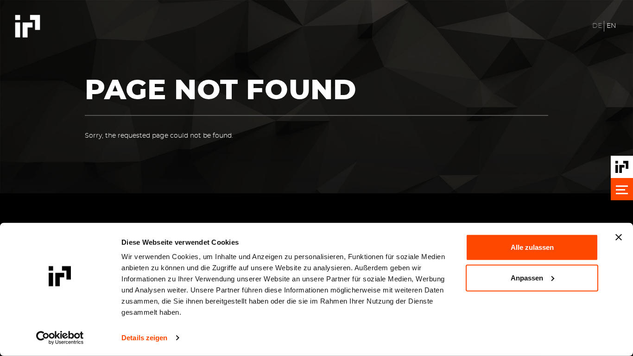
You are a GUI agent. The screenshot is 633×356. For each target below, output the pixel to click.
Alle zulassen (532, 247)
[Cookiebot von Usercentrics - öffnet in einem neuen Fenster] (60, 338)
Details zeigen (144, 338)
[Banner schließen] (618, 237)
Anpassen (527, 277)
